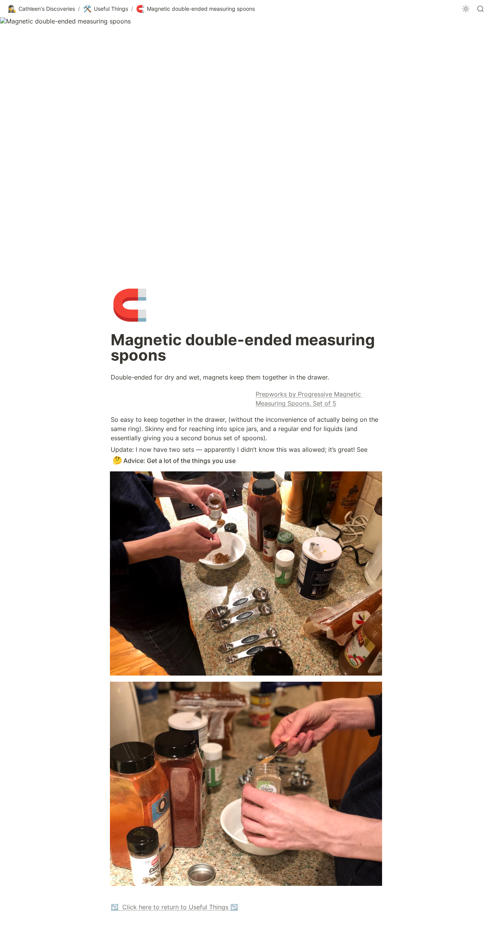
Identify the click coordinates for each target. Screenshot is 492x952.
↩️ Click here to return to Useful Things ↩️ (174, 907)
